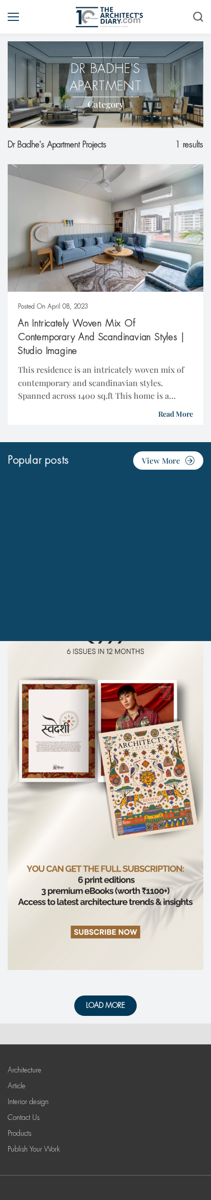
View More (161, 460)
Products (19, 1133)
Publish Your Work (34, 1149)
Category (106, 104)
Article (17, 1085)
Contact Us (23, 1117)
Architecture (24, 1070)
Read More (175, 414)
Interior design (28, 1101)
